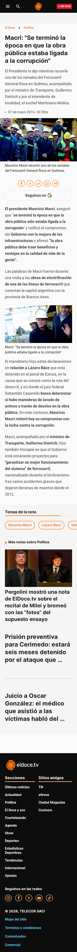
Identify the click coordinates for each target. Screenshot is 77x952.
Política (29, 27)
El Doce (10, 27)
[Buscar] (18, 6)
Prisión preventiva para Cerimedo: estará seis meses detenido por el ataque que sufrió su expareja (38, 652)
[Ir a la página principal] (38, 6)
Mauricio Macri (19, 525)
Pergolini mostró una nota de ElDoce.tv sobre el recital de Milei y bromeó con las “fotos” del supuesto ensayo (37, 605)
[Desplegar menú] (7, 6)
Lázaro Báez (51, 525)
